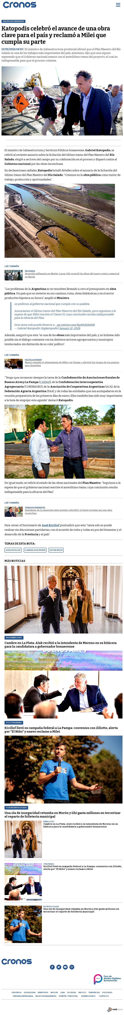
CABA (62, 992)
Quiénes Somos (88, 996)
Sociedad (71, 992)
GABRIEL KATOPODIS (35, 550)
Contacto (104, 996)
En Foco (82, 992)
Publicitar (73, 996)
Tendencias (94, 992)
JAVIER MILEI (56, 550)
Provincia (16, 992)
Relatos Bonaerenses (46, 996)
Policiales (107, 992)
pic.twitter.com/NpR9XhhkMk (76, 325)
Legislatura (30, 992)
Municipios (43, 992)
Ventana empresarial (23, 996)
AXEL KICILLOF (13, 550)
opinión (62, 996)
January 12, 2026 (69, 328)
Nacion (54, 992)
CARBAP (45, 382)
